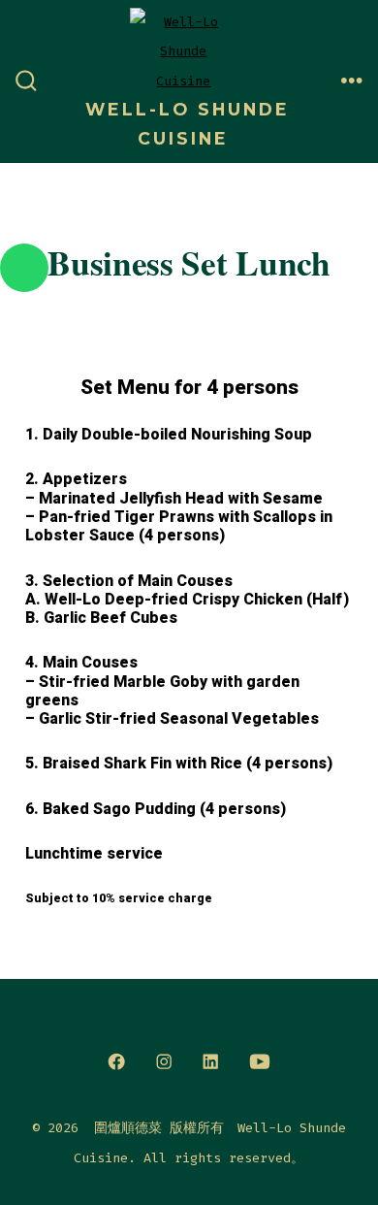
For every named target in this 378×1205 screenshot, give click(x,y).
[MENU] (352, 81)
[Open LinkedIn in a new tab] (211, 1062)
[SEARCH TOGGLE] (26, 81)
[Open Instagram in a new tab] (163, 1062)
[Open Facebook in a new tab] (117, 1062)
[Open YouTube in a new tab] (259, 1062)
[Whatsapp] (24, 268)
